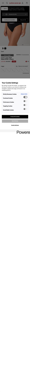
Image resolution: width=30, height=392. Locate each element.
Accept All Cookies (15, 116)
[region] (15, 235)
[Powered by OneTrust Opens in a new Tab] (22, 131)
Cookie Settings (15, 125)
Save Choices (15, 121)
